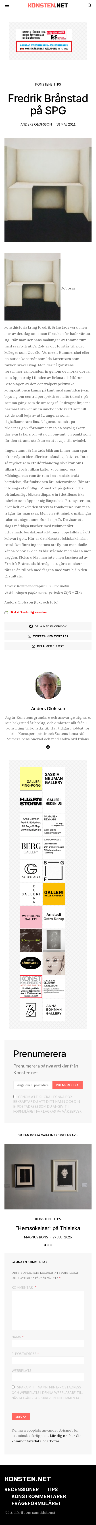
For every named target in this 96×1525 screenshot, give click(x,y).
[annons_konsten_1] (54, 986)
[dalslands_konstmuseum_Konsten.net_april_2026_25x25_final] (54, 847)
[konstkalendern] (31, 986)
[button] (45, 1245)
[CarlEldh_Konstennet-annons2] (54, 824)
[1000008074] (54, 778)
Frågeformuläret (36, 1503)
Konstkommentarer (39, 1496)
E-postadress (25, 1353)
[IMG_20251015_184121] (44, 34)
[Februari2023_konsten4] (31, 847)
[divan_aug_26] (54, 963)
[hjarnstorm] (31, 801)
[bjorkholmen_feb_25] (31, 1009)
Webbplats (21, 1370)
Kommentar (23, 1287)
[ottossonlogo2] (31, 963)
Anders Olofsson (36, 124)
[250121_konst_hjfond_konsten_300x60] (44, 46)
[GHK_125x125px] (54, 893)
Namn (18, 1337)
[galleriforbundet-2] (54, 870)
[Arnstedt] (54, 917)
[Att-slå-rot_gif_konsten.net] (31, 940)
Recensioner (21, 1489)
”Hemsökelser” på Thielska (48, 1228)
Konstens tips (48, 84)
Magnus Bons (36, 1237)
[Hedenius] (54, 801)
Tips (52, 1489)
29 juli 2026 (62, 1237)
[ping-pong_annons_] (31, 778)
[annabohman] (54, 1009)
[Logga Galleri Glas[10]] (31, 870)
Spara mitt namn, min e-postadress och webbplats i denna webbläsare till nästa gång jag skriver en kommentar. (47, 1392)
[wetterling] (31, 917)
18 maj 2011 (65, 124)
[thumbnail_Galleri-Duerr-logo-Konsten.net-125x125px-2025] (31, 893)
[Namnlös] (31, 824)
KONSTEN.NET (27, 1479)
